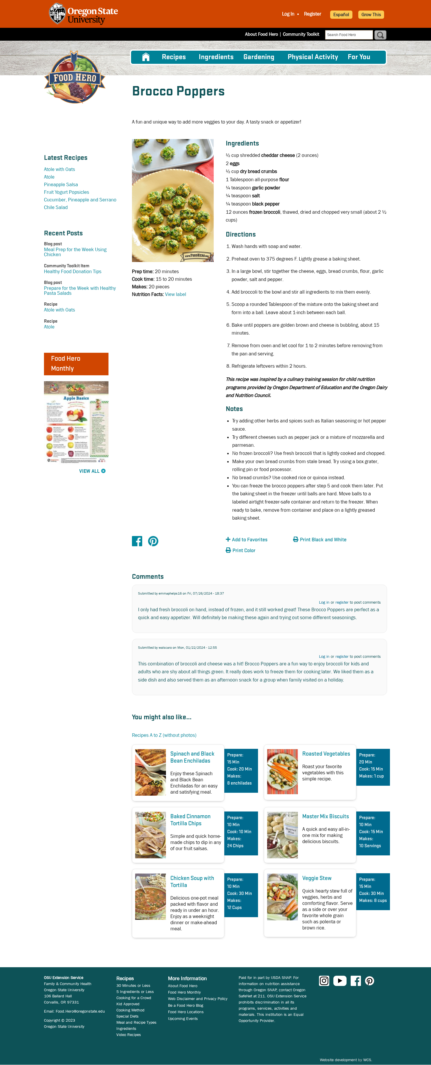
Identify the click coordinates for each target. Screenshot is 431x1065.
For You (359, 57)
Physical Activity (313, 57)
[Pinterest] (153, 541)
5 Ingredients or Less (135, 991)
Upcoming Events (183, 1018)
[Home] (75, 77)
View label (175, 294)
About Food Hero (261, 34)
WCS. (367, 1059)
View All (89, 471)
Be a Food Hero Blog (185, 1005)
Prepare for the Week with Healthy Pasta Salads (80, 290)
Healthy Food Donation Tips (72, 271)
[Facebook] (137, 541)
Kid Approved (128, 1003)
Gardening (258, 57)
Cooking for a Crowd (133, 997)
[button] (258, 540)
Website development (338, 1059)
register (342, 602)
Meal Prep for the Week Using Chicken (75, 252)
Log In (288, 14)
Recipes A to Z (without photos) (164, 735)
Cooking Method (130, 1010)
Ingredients (216, 57)
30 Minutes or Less (133, 985)
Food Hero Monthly (184, 992)
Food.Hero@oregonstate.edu (80, 1011)
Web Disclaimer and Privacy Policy (198, 998)
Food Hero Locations (186, 1011)
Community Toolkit (301, 34)
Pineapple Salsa (61, 185)
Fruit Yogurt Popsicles (66, 192)
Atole (49, 177)
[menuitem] (146, 57)
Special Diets (127, 1016)
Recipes (174, 57)
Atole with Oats (59, 169)
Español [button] (341, 14)
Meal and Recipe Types (136, 1022)
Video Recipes (128, 1034)
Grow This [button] (371, 14)
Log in (324, 602)
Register (312, 14)
